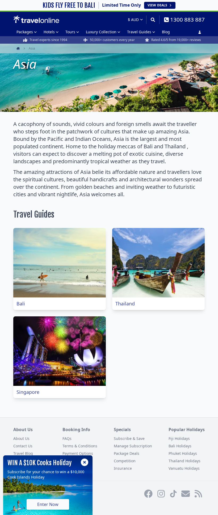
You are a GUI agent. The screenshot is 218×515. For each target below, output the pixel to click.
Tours (70, 31)
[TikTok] (173, 493)
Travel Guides (139, 31)
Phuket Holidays (183, 453)
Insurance (123, 468)
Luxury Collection (101, 31)
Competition (125, 460)
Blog (166, 31)
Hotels (49, 31)
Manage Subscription (133, 445)
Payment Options (77, 453)
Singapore (27, 392)
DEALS (157, 5)
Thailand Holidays (184, 460)
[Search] (152, 19)
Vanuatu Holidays (184, 468)
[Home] (36, 19)
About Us (21, 438)
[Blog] (198, 493)
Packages (24, 31)
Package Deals (126, 453)
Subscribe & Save (129, 438)
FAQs (67, 438)
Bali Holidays (180, 445)
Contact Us (22, 445)
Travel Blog (23, 453)
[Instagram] (161, 493)
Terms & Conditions (79, 445)
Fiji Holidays (179, 438)
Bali (20, 303)
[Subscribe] (185, 493)
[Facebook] (148, 493)
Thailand (125, 303)
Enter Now (47, 504)
